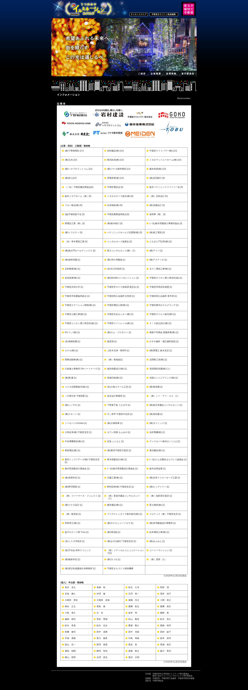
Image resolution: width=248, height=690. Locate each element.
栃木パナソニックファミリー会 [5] (166, 187)
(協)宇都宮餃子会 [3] (74, 214)
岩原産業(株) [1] (72, 278)
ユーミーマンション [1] (160, 550)
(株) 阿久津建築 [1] (116, 259)
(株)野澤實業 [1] (72, 486)
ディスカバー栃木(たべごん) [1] (164, 441)
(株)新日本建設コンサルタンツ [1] (165, 405)
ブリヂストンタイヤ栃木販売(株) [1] (124, 514)
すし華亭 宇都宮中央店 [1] (119, 414)
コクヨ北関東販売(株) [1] (77, 387)
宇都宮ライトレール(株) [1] (120, 323)
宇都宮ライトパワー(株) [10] (163, 150)
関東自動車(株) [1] (73, 359)
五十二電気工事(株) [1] (160, 269)
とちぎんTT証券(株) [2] (160, 241)
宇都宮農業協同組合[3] (118, 214)
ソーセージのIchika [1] (76, 423)
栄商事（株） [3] (157, 214)
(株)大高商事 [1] (114, 423)
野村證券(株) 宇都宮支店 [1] (120, 486)
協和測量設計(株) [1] (117, 368)
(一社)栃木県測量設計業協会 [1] (122, 468)
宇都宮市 (156, 678)
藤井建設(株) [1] (114, 505)
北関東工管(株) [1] (158, 359)
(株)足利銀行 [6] (157, 178)
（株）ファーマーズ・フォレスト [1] (82, 496)
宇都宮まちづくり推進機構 (120, 568)
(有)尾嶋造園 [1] (72, 341)
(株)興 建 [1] (70, 378)
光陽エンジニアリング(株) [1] (163, 378)
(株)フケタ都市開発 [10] (118, 169)
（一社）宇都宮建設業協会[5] (79, 187)
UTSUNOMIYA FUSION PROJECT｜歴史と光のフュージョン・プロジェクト (87, 9)
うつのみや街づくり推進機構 (163, 14)
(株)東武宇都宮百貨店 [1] (119, 450)
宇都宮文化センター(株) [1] (120, 314)
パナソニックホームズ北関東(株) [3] (124, 232)
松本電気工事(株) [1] (159, 532)
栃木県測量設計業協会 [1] (77, 468)
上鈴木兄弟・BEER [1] (118, 350)
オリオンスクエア (139, 14)
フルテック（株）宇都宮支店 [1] (165, 514)
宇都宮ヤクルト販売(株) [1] (162, 314)
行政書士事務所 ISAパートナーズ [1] (82, 368)
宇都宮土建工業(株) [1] (76, 314)
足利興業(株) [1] (72, 269)
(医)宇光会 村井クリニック (78, 550)
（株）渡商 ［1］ (157, 559)
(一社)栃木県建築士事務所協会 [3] (165, 223)
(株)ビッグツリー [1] (159, 486)
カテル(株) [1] (71, 350)
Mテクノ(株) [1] (72, 332)
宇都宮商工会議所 (169, 678)
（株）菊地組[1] (115, 359)
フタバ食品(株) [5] (73, 205)
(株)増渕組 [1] (113, 532)
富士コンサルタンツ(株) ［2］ (122, 250)
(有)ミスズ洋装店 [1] (74, 541)
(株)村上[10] (70, 178)
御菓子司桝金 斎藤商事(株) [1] (163, 332)
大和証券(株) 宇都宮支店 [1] (78, 432)
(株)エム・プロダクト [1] (119, 332)
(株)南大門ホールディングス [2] (80, 250)
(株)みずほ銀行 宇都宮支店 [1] (121, 541)
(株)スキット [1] (72, 414)
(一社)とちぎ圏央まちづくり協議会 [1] (167, 459)
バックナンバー (184, 98)
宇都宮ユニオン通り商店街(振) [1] (81, 323)
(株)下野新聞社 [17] (74, 150)
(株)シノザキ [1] (72, 405)
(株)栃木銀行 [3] (114, 223)
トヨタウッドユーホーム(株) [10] (165, 160)
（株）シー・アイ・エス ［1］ (164, 396)
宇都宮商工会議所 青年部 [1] (163, 296)
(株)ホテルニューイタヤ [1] (120, 523)
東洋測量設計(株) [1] (117, 459)
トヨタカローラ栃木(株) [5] (120, 196)
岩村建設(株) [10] (115, 150)
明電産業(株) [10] (115, 178)
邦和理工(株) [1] (72, 523)
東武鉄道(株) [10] (115, 160)
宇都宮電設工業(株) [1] (118, 305)
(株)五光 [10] (71, 160)
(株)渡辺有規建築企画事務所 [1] (80, 568)
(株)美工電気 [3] (157, 232)
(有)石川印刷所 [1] (116, 269)
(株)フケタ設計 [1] (73, 505)
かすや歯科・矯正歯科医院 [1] (163, 341)
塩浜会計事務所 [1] (116, 396)
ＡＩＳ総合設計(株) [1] (160, 323)
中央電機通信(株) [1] (74, 441)
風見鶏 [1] (112, 341)
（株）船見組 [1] (73, 514)
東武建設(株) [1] (157, 450)
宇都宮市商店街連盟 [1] (160, 287)
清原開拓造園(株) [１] (159, 368)
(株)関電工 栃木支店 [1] (160, 350)
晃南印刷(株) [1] (114, 378)
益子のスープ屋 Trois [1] (76, 532)
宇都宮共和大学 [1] (74, 287)
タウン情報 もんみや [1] (118, 432)
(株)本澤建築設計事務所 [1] (162, 523)
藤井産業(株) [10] (157, 169)
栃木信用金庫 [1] (157, 468)
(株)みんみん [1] (157, 541)
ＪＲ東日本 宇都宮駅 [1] (76, 396)
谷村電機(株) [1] (157, 432)
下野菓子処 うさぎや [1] (118, 405)
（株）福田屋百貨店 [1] (160, 496)
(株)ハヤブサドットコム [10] (78, 169)
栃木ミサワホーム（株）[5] (78, 196)
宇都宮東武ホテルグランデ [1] (163, 305)
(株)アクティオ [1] (158, 259)
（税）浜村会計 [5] (158, 196)
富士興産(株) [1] (157, 505)
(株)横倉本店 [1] (72, 559)
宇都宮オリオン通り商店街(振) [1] (165, 278)
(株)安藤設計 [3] (157, 205)
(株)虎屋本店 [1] (72, 477)
